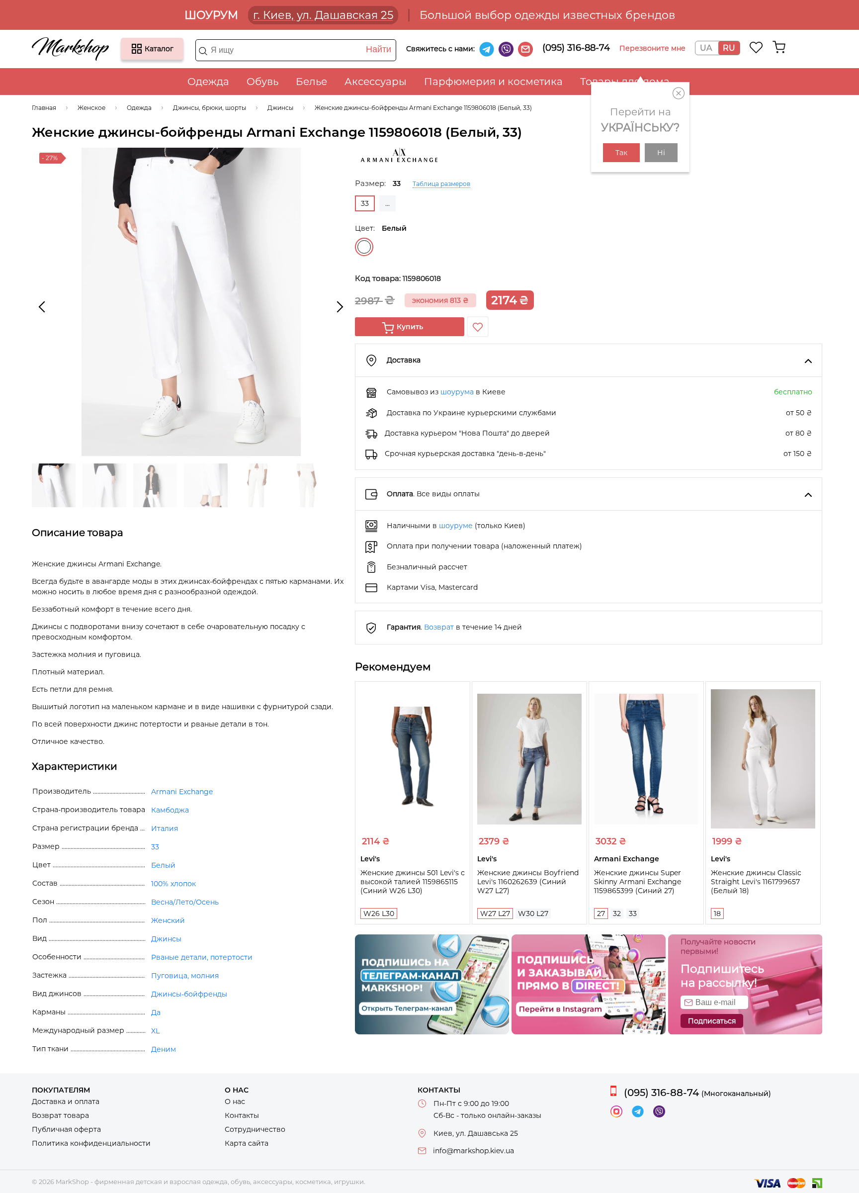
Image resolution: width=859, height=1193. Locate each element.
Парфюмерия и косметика (493, 82)
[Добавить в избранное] (478, 326)
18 (717, 913)
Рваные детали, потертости (202, 957)
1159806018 (422, 278)
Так (621, 152)
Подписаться (712, 1020)
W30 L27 (533, 913)
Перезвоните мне (652, 48)
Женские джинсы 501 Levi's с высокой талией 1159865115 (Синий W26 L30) (412, 881)
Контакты (242, 1115)
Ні (661, 152)
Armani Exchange (182, 791)
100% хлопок (173, 883)
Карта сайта (246, 1143)
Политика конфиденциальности (91, 1143)
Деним (163, 1049)
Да (156, 1012)
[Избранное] (756, 47)
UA (706, 48)
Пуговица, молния (185, 975)
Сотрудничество (255, 1129)
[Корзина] (779, 47)
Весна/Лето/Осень (185, 902)
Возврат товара (60, 1115)
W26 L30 (378, 913)
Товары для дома (625, 82)
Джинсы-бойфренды (189, 994)
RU (729, 48)
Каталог (137, 49)
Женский (168, 920)
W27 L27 (495, 913)
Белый (364, 247)
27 (601, 913)
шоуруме (456, 525)
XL (155, 1030)
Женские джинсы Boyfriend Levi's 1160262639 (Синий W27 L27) (528, 881)
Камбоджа (170, 810)
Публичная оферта (66, 1129)
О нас (235, 1101)
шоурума (457, 391)
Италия (164, 828)
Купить (410, 326)
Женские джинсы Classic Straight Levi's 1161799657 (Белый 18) (756, 881)
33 (633, 913)
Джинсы (166, 938)
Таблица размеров (441, 183)
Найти (378, 49)
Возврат (439, 627)
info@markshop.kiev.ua (473, 1150)
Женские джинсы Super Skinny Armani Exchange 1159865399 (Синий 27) (637, 881)
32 (617, 913)
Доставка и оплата (65, 1101)
